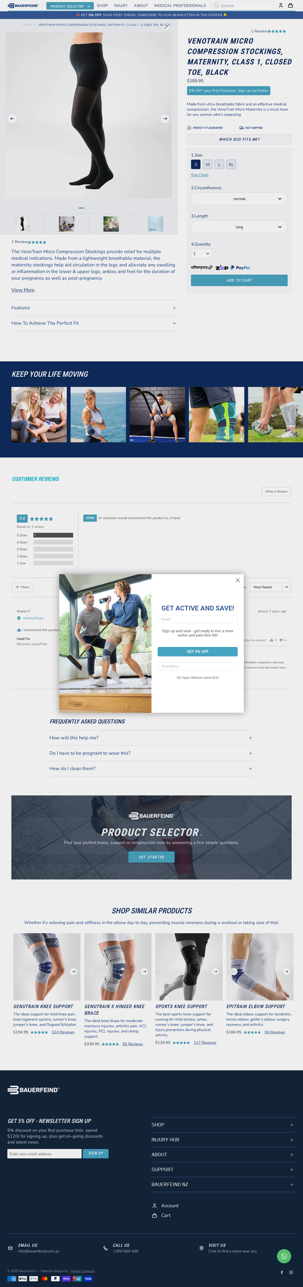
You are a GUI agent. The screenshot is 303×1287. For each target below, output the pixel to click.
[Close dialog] (238, 580)
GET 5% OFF (198, 651)
